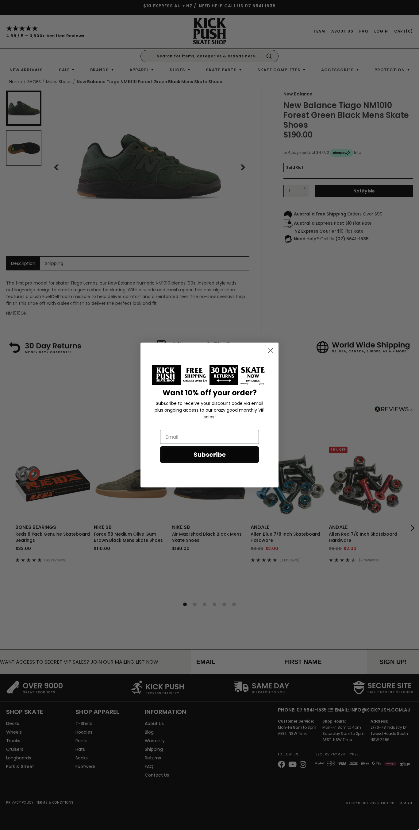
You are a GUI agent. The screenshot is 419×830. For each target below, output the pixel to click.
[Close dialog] (270, 350)
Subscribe (210, 454)
